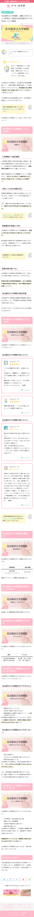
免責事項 (24, 912)
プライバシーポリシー (13, 912)
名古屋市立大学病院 (7, 12)
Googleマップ (27, 389)
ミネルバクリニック (9, 215)
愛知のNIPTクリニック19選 (11, 109)
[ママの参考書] (17, 8)
